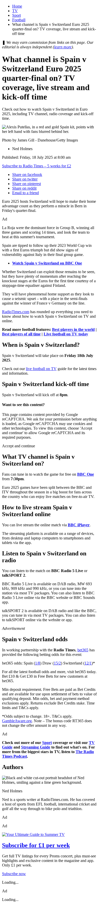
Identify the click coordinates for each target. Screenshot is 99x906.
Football (18, 20)
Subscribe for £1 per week (36, 845)
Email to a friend (25, 193)
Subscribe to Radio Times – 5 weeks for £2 (36, 166)
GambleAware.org (17, 721)
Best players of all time (21, 334)
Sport (16, 15)
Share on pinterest (26, 184)
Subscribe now (14, 874)
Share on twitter (25, 179)
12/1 (88, 663)
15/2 (57, 663)
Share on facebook (27, 174)
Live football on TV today (66, 334)
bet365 (82, 650)
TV (15, 11)
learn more (63, 47)
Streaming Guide (35, 747)
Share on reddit (24, 188)
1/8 (37, 663)
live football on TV (41, 369)
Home (17, 6)
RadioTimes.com (15, 312)
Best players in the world (73, 329)
